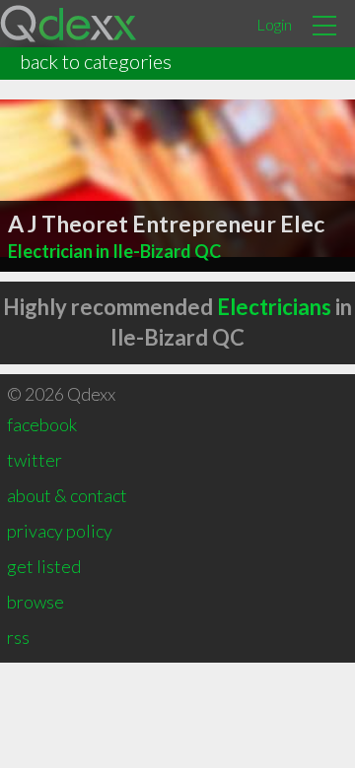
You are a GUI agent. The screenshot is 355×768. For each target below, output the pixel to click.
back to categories (96, 61)
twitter (34, 460)
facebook (42, 424)
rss (18, 637)
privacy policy (59, 531)
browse (35, 601)
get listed (44, 566)
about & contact (67, 495)
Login (274, 24)
